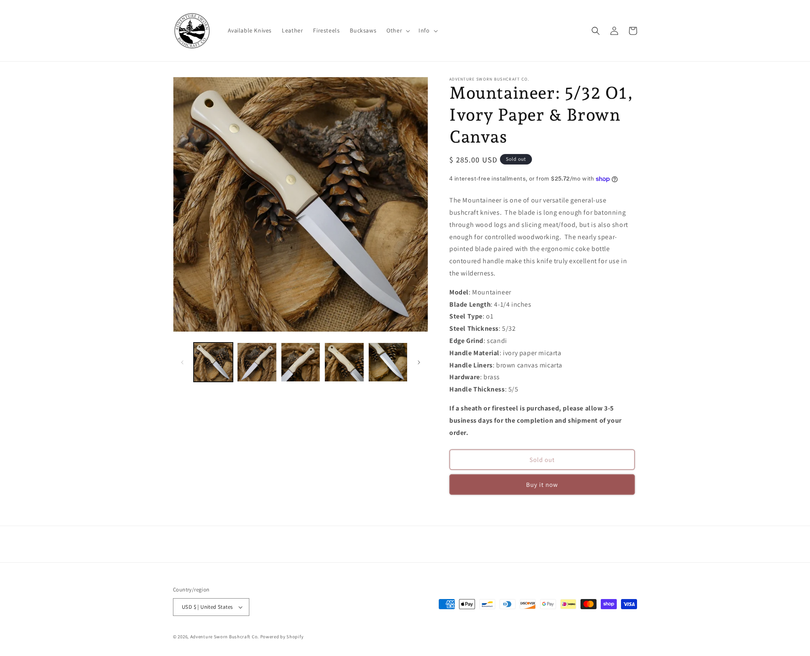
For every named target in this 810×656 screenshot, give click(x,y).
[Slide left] (182, 362)
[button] (397, 30)
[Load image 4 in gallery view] (344, 362)
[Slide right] (419, 362)
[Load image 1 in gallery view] (213, 362)
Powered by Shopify (282, 637)
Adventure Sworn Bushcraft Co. (224, 637)
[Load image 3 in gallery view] (300, 362)
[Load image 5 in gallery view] (388, 362)
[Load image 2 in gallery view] (256, 362)
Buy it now (542, 485)
